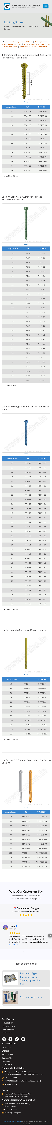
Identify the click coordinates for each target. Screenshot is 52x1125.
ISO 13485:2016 (8, 1026)
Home (6, 26)
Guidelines (6, 1061)
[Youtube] (23, 1039)
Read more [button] (13, 944)
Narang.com (6, 1047)
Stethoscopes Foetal (31, 996)
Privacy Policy (7, 1064)
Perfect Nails (33, 26)
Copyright (17, 1121)
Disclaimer (7, 1121)
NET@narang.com (11, 1084)
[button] (2, 935)
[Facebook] (10, 1039)
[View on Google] (5, 927)
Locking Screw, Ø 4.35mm (34, 44)
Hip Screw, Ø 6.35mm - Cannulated (33, 47)
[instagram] (17, 1039)
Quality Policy (7, 1033)
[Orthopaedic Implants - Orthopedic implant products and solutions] (22, 4)
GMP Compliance (8, 1029)
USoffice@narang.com (13, 1113)
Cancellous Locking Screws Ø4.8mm (18, 42)
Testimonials (7, 1058)
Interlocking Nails (18, 26)
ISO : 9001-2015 (8, 1023)
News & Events (8, 1055)
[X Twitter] (4, 1039)
